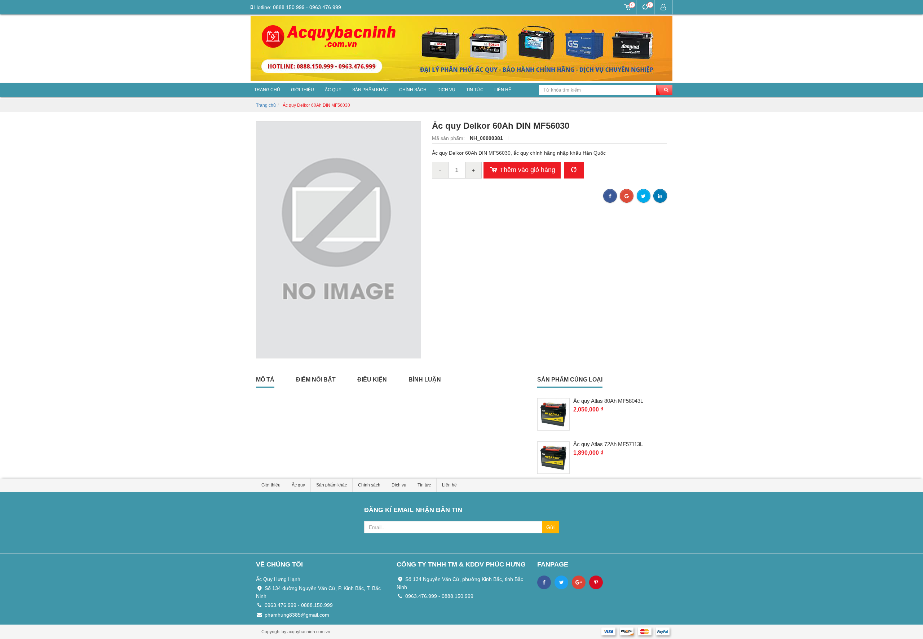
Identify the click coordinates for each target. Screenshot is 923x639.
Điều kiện (372, 379)
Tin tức (474, 89)
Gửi (550, 527)
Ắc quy (333, 89)
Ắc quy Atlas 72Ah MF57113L (608, 444)
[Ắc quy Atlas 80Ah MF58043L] (553, 414)
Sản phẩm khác (370, 89)
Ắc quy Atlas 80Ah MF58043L (608, 401)
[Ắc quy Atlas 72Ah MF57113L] (553, 457)
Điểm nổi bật (316, 379)
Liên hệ (502, 89)
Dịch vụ (446, 89)
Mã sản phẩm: (449, 138)
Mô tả (265, 379)
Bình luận (424, 379)
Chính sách (413, 89)
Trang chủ (267, 89)
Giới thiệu (302, 89)
